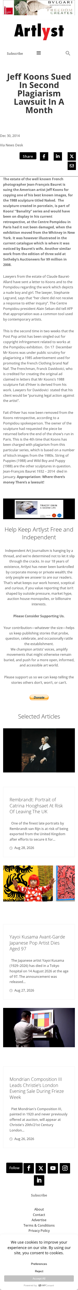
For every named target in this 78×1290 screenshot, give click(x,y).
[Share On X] (72, 156)
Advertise (39, 1220)
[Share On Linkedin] (58, 156)
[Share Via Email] (72, 166)
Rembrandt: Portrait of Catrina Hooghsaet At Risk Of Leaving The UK (36, 805)
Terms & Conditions (39, 1225)
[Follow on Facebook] (29, 1168)
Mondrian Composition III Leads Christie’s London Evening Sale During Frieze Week (37, 1088)
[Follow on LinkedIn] (39, 1180)
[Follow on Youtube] (53, 1168)
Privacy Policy (39, 1230)
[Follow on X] (41, 1168)
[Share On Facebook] (44, 156)
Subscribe (15, 53)
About (39, 1209)
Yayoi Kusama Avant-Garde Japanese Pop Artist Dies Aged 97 (37, 942)
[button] (67, 53)
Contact (39, 1214)
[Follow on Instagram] (65, 1168)
